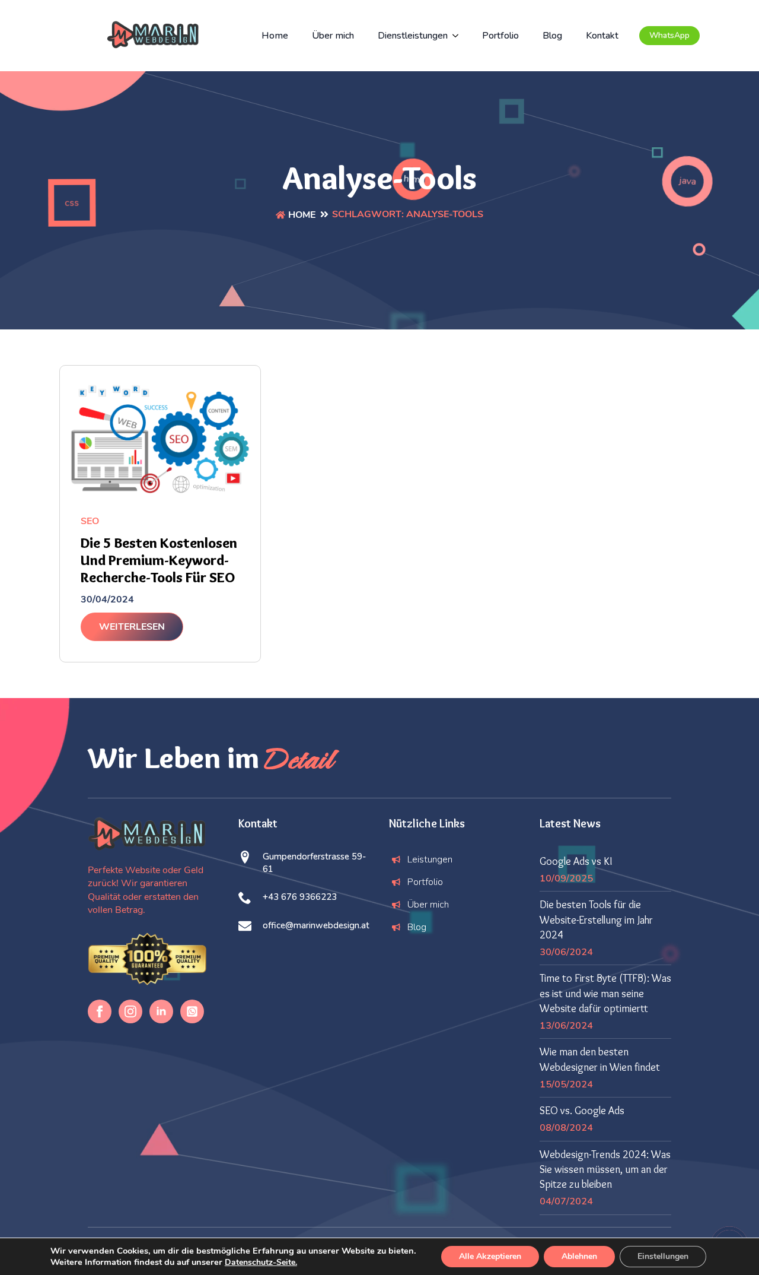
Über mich (333, 35)
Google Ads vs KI (576, 861)
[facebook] (99, 1011)
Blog (552, 35)
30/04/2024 (107, 599)
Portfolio (500, 35)
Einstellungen (662, 1256)
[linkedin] (161, 1011)
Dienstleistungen (413, 35)
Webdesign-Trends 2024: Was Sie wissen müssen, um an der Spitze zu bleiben (605, 1169)
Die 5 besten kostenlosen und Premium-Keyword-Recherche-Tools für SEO (159, 560)
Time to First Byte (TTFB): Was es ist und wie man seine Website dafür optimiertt (605, 993)
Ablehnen (579, 1256)
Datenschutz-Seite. (261, 1262)
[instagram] (130, 1011)
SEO (90, 521)
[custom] (192, 1011)
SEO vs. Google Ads (582, 1110)
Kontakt (602, 35)
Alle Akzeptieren (490, 1256)
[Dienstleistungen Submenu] (459, 35)
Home (274, 35)
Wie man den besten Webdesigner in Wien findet (600, 1059)
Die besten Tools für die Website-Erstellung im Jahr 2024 (596, 919)
